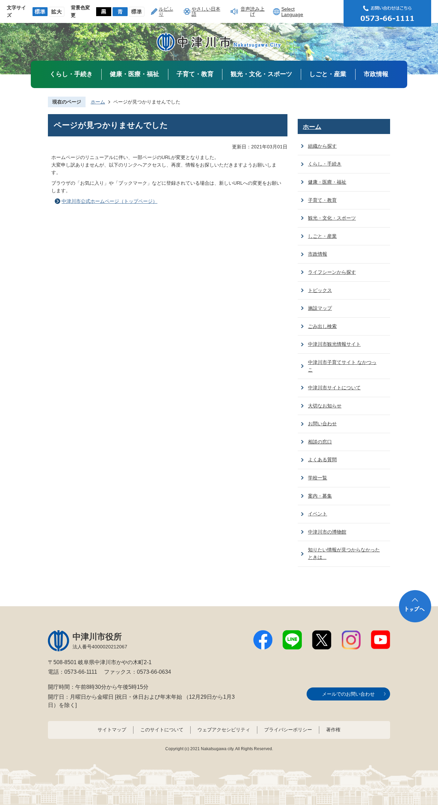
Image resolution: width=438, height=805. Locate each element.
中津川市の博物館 (327, 532)
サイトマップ (112, 729)
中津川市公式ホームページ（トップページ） (109, 201)
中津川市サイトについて (334, 387)
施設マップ (320, 308)
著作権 (333, 729)
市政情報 (376, 74)
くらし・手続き (71, 74)
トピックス (320, 290)
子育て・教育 (195, 74)
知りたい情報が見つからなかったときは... (344, 553)
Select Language (292, 11)
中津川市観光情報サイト (334, 344)
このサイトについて (161, 729)
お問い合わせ (322, 423)
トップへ (415, 606)
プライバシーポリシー (288, 729)
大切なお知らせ (325, 405)
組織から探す (322, 146)
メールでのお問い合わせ (348, 694)
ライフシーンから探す (332, 272)
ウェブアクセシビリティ (223, 729)
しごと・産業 (327, 74)
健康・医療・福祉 (134, 74)
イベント (317, 513)
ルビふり (166, 11)
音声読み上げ (253, 11)
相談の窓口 (320, 441)
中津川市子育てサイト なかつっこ (342, 366)
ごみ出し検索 (322, 326)
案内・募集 (320, 496)
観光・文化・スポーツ (261, 74)
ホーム (98, 102)
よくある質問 (322, 459)
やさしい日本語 (206, 11)
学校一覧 (317, 477)
